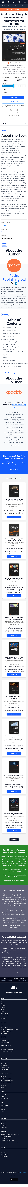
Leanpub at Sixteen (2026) (7, 1136)
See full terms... (14, 469)
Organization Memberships (8, 1049)
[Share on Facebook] (5, 225)
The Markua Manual (6, 1085)
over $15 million (21, 875)
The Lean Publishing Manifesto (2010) (10, 1144)
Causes (3, 1096)
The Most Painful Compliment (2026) (10, 1134)
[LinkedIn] (16, 283)
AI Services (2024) (5, 1138)
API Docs (3, 1087)
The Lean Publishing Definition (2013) (10, 1142)
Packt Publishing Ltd (14, 9)
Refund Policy (4, 1156)
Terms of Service (5, 1151)
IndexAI (3, 1025)
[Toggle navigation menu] (26, 123)
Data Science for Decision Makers (14, 775)
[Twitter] (12, 283)
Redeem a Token (5, 1015)
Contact (3, 1109)
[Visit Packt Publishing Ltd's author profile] (14, 265)
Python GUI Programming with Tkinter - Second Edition (14, 539)
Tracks (24, 6)
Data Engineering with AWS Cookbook (14, 697)
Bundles (10, 6)
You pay (4, 89)
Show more (14, 839)
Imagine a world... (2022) (7, 1140)
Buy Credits (4, 1123)
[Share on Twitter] (2, 225)
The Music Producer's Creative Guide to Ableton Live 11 (14, 500)
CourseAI (3, 1022)
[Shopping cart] (19, 2)
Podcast (3, 1011)
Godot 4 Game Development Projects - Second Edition (14, 618)
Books (4, 6)
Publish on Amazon (6, 1031)
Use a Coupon (4, 1013)
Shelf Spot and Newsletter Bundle (9, 1029)
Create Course (5, 1067)
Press (2, 1111)
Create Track (4, 1069)
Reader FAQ (4, 1125)
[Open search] (8, 2)
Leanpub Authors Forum (7, 1080)
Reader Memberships (6, 1122)
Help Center (4, 1127)
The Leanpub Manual (6, 1082)
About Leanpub (5, 1105)
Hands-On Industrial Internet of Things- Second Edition (14, 657)
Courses (17, 6)
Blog (2, 1107)
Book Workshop (5, 1040)
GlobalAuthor (4, 1024)
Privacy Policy (4, 1154)
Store (5, 978)
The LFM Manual (5, 1084)
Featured (3, 1001)
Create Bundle (5, 1065)
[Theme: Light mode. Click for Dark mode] (14, 2)
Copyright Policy (5, 1152)
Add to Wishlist (13, 102)
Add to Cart (13, 98)
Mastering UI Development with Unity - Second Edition (14, 579)
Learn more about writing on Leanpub (14, 880)
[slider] (13, 86)
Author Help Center (6, 1078)
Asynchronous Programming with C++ (14, 814)
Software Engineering (7, 231)
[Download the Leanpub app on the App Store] (14, 1179)
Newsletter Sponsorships (7, 1027)
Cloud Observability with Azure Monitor (14, 736)
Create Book (4, 1063)
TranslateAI (4, 1033)
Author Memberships (6, 1061)
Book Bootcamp (5, 1042)
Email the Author (7, 238)
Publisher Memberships (7, 1051)
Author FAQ (4, 1076)
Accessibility (4, 1098)
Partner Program (5, 1094)
